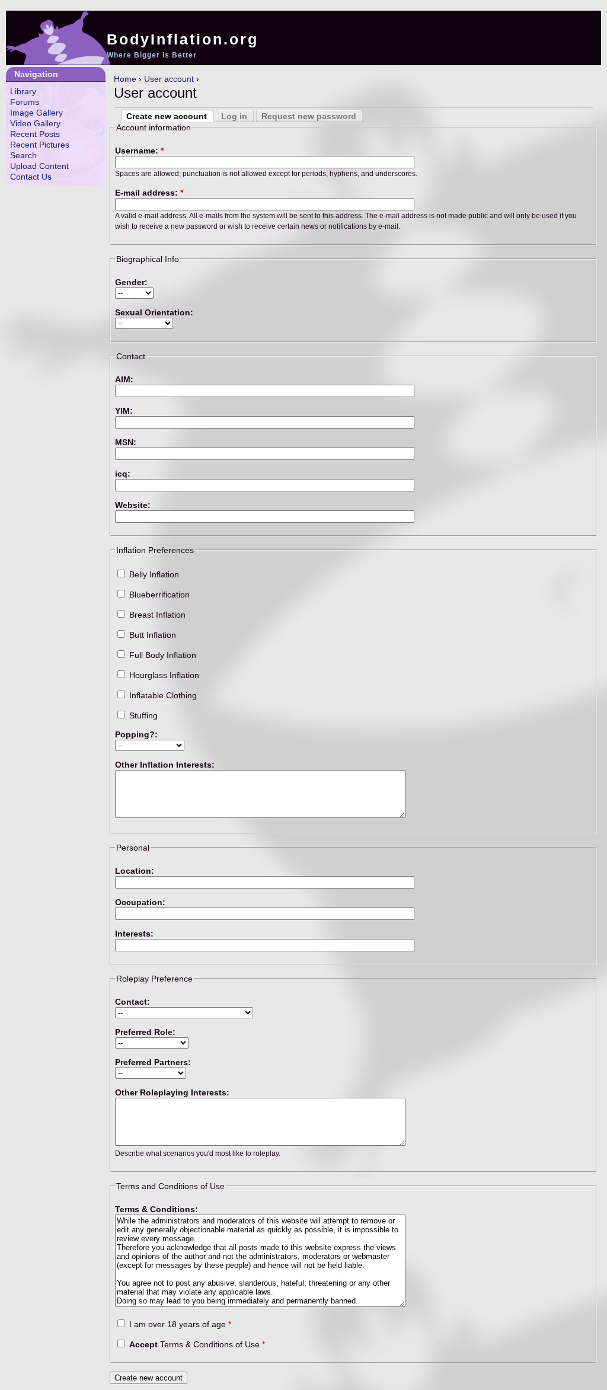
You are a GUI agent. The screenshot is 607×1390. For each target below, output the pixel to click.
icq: (122, 473)
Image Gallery (36, 112)
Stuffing (142, 715)
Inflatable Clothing (162, 695)
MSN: (125, 442)
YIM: (124, 411)
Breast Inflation (156, 614)
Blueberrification (158, 594)
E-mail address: (149, 192)
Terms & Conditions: (156, 1209)
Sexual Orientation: (154, 312)
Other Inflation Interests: (165, 764)
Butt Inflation (151, 635)
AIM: (124, 379)
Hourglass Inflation (163, 675)
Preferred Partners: (153, 1062)
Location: (134, 870)
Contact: (132, 1001)
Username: (139, 150)
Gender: (131, 282)
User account (169, 79)
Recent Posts (35, 134)
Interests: (134, 933)
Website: (133, 505)
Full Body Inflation (161, 655)
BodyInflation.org (182, 39)
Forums (24, 102)
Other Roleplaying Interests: (172, 1092)
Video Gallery (35, 123)
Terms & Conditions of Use (197, 1344)
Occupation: (140, 902)
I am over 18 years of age (179, 1324)
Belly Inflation (153, 574)
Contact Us (31, 176)
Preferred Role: (145, 1032)
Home (125, 79)
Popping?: (136, 734)
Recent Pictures (39, 144)
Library (23, 91)
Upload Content (39, 166)
